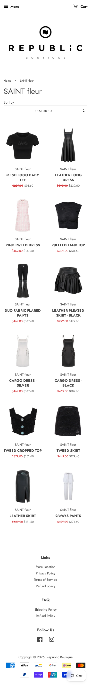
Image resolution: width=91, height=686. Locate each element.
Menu (14, 6)
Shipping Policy (45, 609)
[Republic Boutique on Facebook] (40, 640)
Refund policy (45, 586)
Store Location (45, 566)
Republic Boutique (60, 657)
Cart (83, 6)
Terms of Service (45, 579)
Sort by (9, 102)
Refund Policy (45, 615)
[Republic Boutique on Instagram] (51, 640)
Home (7, 80)
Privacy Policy (45, 573)
